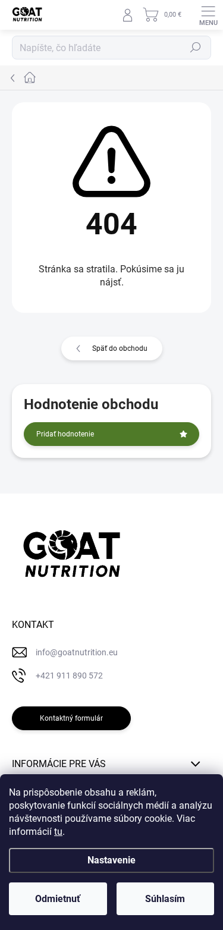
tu (58, 831)
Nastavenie (111, 860)
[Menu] (208, 15)
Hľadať (195, 47)
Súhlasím (165, 898)
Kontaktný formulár (71, 718)
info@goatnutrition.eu (77, 652)
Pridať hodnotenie (65, 434)
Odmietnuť (57, 898)
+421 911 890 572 (69, 675)
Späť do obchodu (119, 348)
